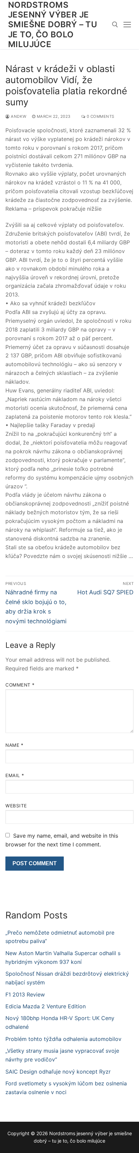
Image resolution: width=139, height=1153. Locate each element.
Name (14, 745)
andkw (18, 116)
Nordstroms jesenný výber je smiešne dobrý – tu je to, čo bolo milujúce (52, 24)
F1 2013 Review (25, 994)
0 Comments (99, 116)
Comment (20, 685)
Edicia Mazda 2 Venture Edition (45, 1006)
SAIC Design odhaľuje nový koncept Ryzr (58, 1071)
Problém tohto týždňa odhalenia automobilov (63, 1039)
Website (16, 805)
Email (14, 775)
